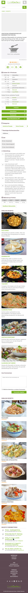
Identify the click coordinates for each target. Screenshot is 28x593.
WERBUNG (14, 570)
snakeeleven (21, 550)
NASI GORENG (5, 230)
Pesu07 (19, 531)
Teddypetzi (20, 540)
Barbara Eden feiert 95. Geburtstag (13, 534)
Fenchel (14, 97)
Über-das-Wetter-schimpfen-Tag (13, 548)
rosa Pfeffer (15, 92)
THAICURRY (4, 284)
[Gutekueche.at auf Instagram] (14, 581)
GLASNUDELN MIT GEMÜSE (8, 363)
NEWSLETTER (14, 571)
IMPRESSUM (14, 555)
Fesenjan (3, 481)
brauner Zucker (16, 83)
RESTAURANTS (14, 576)
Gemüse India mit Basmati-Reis (9, 460)
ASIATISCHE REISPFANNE (8, 337)
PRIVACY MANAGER (14, 566)
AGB (14, 562)
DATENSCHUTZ (14, 564)
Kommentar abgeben (19, 392)
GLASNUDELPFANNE (6, 310)
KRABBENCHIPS (5, 256)
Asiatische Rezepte (7, 126)
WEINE (14, 575)
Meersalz (14, 90)
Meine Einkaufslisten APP (13, 118)
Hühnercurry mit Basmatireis (8, 439)
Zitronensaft (15, 101)
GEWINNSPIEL (14, 573)
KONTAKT (14, 557)
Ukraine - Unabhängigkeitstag (12, 530)
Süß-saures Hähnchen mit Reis (9, 523)
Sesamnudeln (4, 418)
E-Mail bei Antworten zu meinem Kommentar (13, 389)
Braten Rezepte (20, 126)
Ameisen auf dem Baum (7, 502)
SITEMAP (14, 558)
